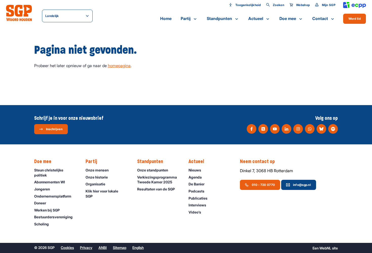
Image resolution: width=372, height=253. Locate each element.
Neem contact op (257, 161)
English (138, 247)
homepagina (119, 65)
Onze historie (97, 177)
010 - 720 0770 (263, 185)
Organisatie (95, 184)
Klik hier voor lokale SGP (102, 193)
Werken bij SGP (47, 210)
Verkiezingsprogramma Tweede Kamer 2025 (157, 179)
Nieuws (195, 170)
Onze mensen (97, 170)
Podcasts (196, 191)
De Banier (196, 184)
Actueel (255, 18)
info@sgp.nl (302, 185)
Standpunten (219, 18)
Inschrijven (54, 129)
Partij (186, 18)
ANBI (102, 247)
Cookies (67, 247)
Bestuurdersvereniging (53, 217)
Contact (320, 18)
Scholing (41, 224)
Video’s (195, 212)
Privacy (86, 247)
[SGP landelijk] (19, 13)
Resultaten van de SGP (156, 189)
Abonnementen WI (49, 182)
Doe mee (287, 18)
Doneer (40, 203)
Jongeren (42, 189)
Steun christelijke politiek (48, 172)
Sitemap (119, 247)
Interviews (197, 205)
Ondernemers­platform (52, 196)
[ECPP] (354, 5)
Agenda (195, 177)
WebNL (325, 248)
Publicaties (198, 198)
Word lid (354, 19)
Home (166, 18)
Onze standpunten (152, 170)
